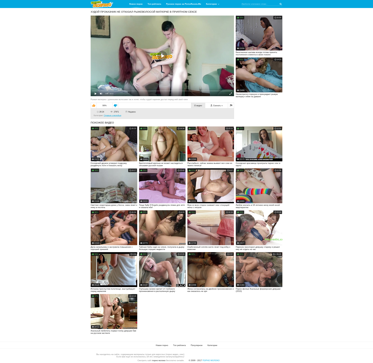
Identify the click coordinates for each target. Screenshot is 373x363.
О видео (198, 105)
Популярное (197, 345)
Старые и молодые (112, 115)
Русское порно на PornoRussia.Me (183, 4)
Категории (211, 4)
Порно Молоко (211, 360)
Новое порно (136, 4)
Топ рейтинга (154, 4)
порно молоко (159, 360)
